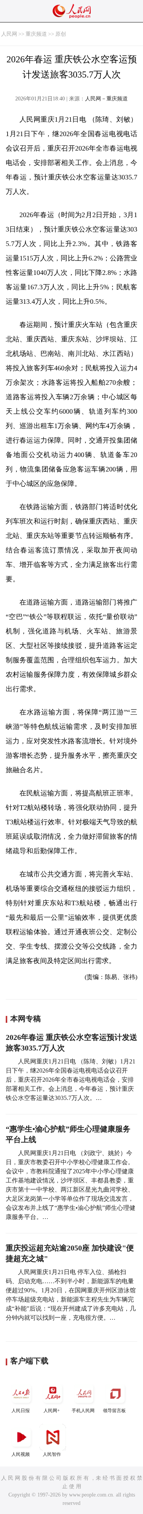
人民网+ (51, 1410)
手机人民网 (83, 1410)
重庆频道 (36, 34)
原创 (60, 34)
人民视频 (20, 1454)
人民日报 (20, 1410)
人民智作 (52, 1454)
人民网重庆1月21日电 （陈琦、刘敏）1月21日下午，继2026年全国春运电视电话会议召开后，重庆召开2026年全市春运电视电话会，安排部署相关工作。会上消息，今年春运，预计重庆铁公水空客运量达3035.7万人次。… (70, 1079)
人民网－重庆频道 (106, 99)
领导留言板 (114, 1410)
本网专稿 (25, 1018)
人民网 (9, 34)
